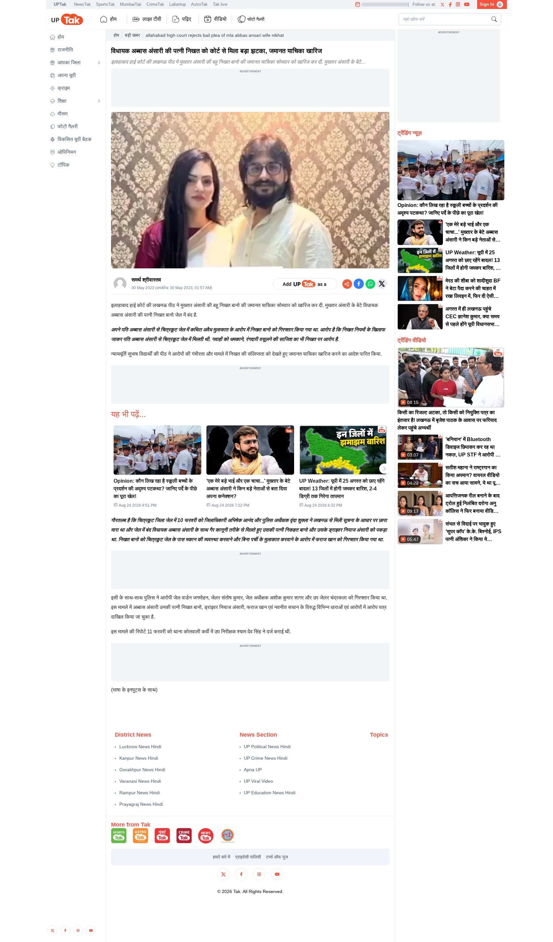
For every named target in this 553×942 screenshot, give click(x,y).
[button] (75, 37)
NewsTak (82, 4)
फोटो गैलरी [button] (255, 19)
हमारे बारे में (221, 856)
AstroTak (199, 4)
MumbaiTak (130, 4)
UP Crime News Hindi (265, 758)
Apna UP (253, 769)
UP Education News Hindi (269, 792)
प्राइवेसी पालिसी (248, 856)
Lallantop (177, 4)
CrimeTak (155, 4)
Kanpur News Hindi (138, 758)
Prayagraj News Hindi (141, 804)
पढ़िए (186, 19)
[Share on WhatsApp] (370, 284)
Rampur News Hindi (139, 792)
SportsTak (105, 4)
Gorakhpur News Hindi (142, 769)
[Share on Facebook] (359, 284)
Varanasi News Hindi (140, 781)
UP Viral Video (258, 781)
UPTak (60, 4)
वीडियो (220, 19)
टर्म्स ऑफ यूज (277, 856)
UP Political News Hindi (267, 746)
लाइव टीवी (151, 19)
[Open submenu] (99, 62)
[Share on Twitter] (382, 284)
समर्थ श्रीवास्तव (146, 279)
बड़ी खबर (132, 35)
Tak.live (220, 4)
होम (113, 19)
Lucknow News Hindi (140, 746)
